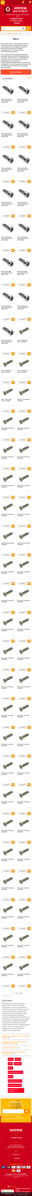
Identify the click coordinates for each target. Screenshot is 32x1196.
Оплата (5, 996)
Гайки (10, 1063)
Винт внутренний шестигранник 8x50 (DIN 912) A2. (6, 342)
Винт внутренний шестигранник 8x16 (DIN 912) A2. (22, 273)
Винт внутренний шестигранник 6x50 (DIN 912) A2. (6, 273)
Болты (10, 1076)
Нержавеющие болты (15, 1081)
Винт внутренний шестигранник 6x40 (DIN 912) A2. (22, 238)
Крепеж (18, 1059)
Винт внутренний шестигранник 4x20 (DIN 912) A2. (22, 135)
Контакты (9, 996)
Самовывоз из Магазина (10, 1048)
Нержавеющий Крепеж (12, 33)
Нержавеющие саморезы (13, 1090)
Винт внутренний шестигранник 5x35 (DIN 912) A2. (22, 169)
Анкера (11, 1059)
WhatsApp (17, 23)
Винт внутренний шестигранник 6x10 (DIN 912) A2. (6, 204)
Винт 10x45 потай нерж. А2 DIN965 (22, 371)
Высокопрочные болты (15, 1072)
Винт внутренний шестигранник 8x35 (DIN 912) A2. (22, 307)
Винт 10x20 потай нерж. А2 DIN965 (22, 341)
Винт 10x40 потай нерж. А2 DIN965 (6, 371)
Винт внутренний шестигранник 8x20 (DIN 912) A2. (6, 307)
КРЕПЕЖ (20, 8)
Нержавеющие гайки (15, 1085)
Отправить (26, 1111)
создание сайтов (19, 1175)
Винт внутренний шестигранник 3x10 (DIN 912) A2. (6, 101)
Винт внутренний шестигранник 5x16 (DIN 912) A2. (6, 169)
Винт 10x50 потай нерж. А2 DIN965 (6, 400)
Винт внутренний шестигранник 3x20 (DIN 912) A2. (22, 101)
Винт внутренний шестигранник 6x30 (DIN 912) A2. (6, 238)
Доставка (2, 996)
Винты (10, 1068)
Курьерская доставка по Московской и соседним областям (14, 1042)
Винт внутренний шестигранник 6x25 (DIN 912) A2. (22, 204)
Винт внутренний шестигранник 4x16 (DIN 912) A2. (6, 135)
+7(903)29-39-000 (16, 19)
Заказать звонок (17, 20)
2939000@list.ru (16, 1154)
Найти (23, 28)
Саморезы (18, 1063)
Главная (4, 33)
